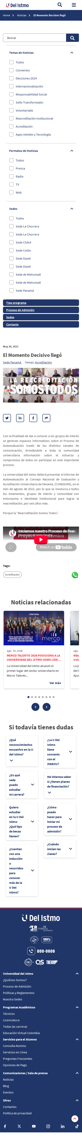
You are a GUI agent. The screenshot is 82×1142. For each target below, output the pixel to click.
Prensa (20, 168)
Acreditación (24, 126)
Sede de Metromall (28, 274)
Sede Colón (23, 250)
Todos (20, 62)
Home (7, 15)
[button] (35, 707)
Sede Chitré (23, 242)
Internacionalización (29, 86)
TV (17, 184)
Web (19, 192)
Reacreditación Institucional (34, 118)
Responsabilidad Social (31, 94)
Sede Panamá (25, 290)
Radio (19, 176)
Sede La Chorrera (27, 226)
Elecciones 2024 (26, 78)
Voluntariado (24, 110)
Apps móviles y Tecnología (33, 134)
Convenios (23, 70)
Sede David (23, 258)
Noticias (22, 15)
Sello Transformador (30, 102)
